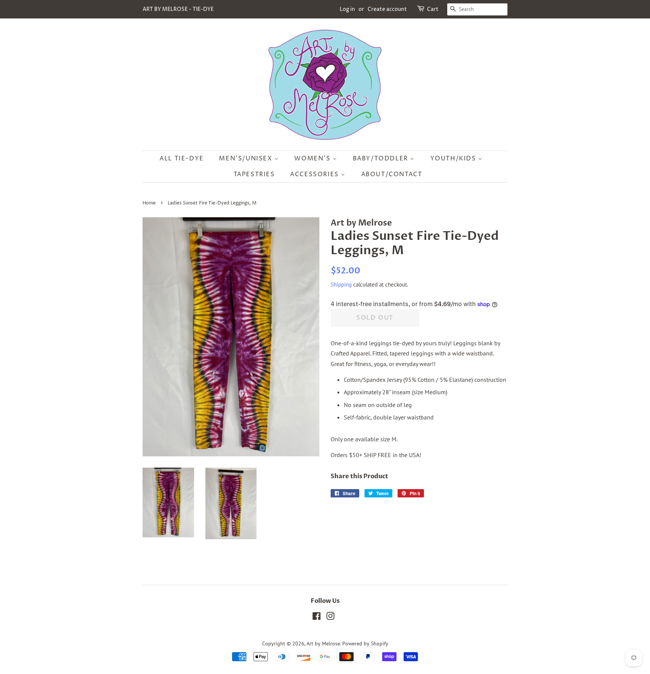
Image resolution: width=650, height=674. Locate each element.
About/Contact (391, 174)
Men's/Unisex (246, 158)
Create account (387, 9)
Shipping (341, 284)
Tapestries (254, 174)
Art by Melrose (323, 643)
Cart (433, 9)
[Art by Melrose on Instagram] (330, 617)
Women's (313, 158)
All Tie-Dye (181, 158)
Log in (347, 9)
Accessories (315, 174)
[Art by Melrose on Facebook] (316, 617)
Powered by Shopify (365, 643)
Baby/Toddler (381, 158)
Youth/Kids (454, 158)
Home (149, 203)
